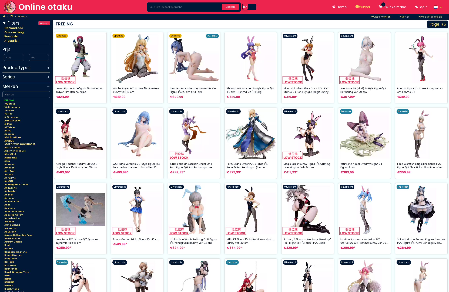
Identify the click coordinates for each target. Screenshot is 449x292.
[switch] (249, 7)
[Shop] (11, 16)
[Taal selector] (437, 7)
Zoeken (230, 7)
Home (341, 7)
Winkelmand (394, 6)
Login (423, 7)
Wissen (44, 23)
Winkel (364, 7)
